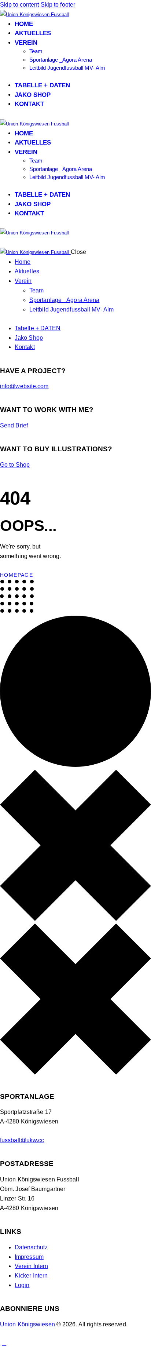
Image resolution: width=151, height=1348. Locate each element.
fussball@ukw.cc (22, 1140)
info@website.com (24, 386)
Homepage (16, 575)
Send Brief (14, 425)
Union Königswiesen (27, 1324)
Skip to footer (58, 4)
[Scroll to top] (4, 1343)
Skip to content (19, 4)
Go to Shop (15, 465)
